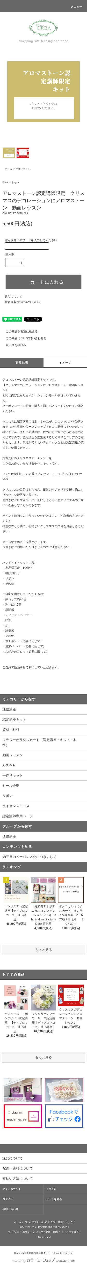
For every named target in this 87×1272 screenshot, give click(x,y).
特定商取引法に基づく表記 (22, 302)
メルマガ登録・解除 (47, 1232)
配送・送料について (61, 1222)
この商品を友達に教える (22, 331)
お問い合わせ (10, 1209)
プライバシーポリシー (20, 1232)
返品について (13, 296)
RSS (39, 1236)
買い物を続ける (16, 345)
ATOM (47, 1236)
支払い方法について (36, 1222)
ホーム (8, 169)
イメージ (65, 362)
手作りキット (23, 169)
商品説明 (21, 362)
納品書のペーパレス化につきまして (29, 857)
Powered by (19, 1261)
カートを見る (54, 1199)
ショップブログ (70, 1232)
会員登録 (51, 1188)
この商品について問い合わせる (26, 338)
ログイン (7, 1199)
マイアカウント (11, 1188)
